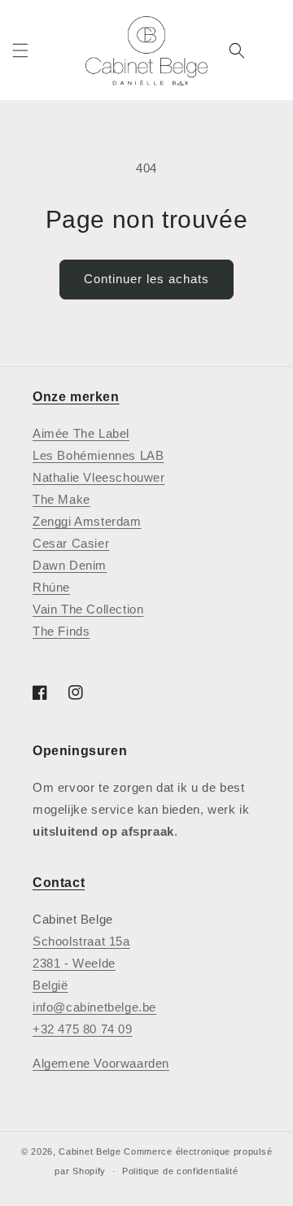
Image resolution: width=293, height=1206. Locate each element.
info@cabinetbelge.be (94, 1007)
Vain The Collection (88, 609)
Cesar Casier (71, 543)
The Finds (61, 631)
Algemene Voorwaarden (101, 1063)
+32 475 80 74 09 (83, 1029)
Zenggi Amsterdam (87, 521)
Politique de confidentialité (180, 1171)
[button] (20, 50)
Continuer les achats (146, 279)
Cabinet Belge (89, 1151)
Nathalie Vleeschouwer (99, 477)
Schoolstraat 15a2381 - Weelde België (81, 963)
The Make (61, 499)
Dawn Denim (70, 565)
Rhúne (51, 587)
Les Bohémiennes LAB (98, 455)
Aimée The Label (81, 433)
